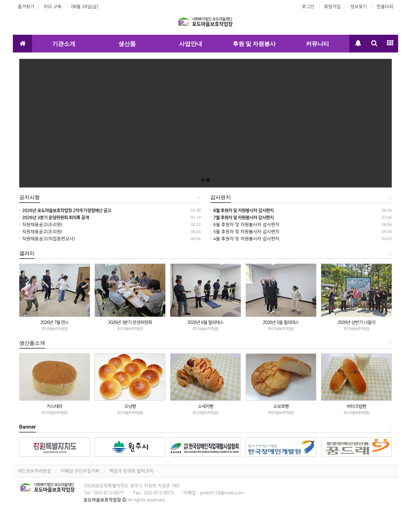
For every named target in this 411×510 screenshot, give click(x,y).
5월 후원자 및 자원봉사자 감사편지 (245, 231)
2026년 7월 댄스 (54, 322)
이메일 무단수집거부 (80, 471)
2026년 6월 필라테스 (205, 322)
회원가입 (332, 6)
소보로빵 (281, 406)
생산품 (127, 43)
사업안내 (190, 43)
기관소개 (63, 43)
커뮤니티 (317, 43)
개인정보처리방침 (34, 471)
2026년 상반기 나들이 (356, 322)
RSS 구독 (53, 6)
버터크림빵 (356, 406)
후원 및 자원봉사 (254, 43)
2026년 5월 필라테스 (281, 322)
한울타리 (385, 6)
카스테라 (54, 406)
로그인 (308, 6)
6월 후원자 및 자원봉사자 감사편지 (245, 224)
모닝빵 (130, 406)
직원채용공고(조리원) (41, 224)
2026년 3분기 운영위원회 (130, 322)
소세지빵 (205, 406)
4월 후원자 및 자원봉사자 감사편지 (245, 238)
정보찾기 (358, 6)
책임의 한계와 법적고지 (131, 471)
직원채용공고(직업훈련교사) (48, 238)
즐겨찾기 (26, 6)
